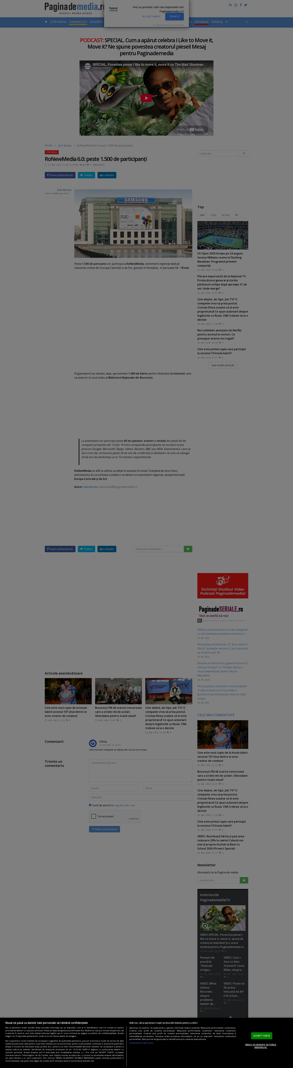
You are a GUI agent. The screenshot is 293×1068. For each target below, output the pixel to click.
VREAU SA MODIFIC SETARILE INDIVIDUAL (260, 1046)
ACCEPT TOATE (261, 1035)
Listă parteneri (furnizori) (141, 1043)
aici (82, 1052)
